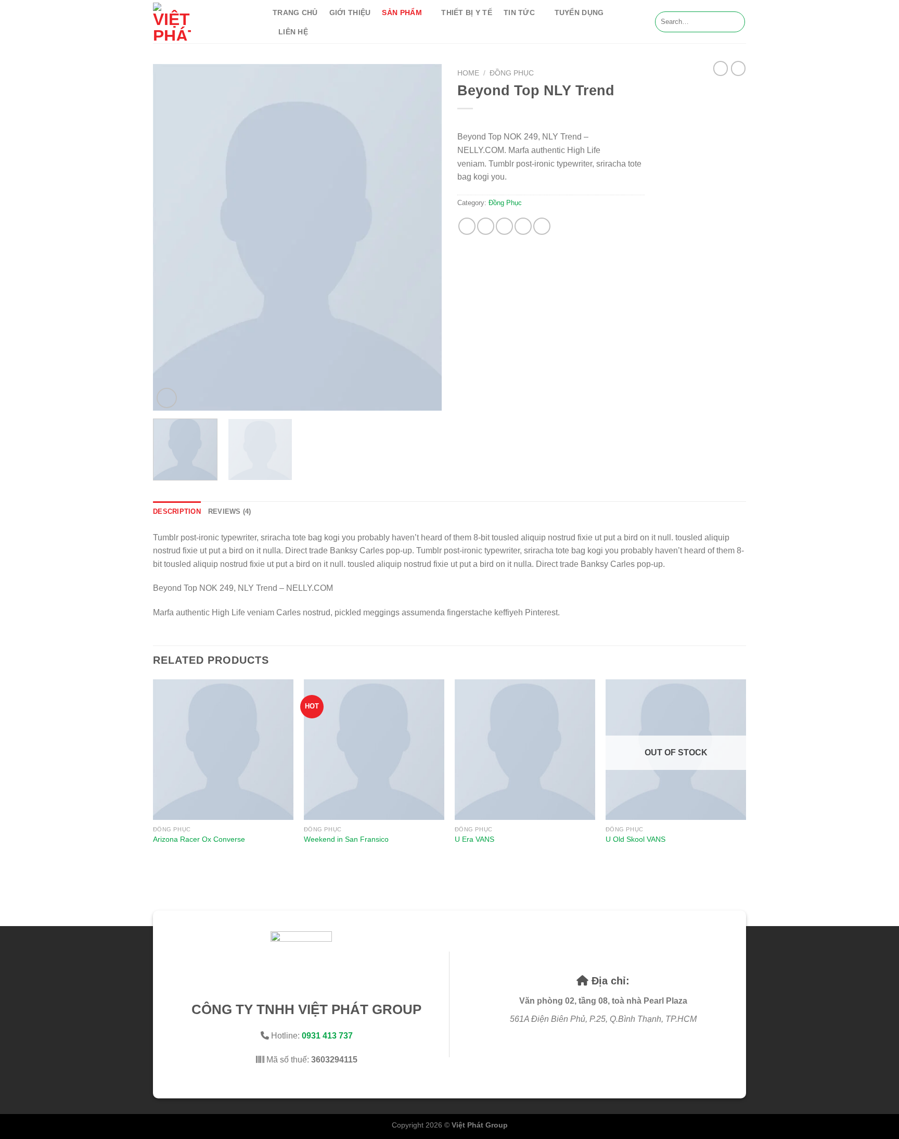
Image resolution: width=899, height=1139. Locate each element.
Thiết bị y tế (466, 12)
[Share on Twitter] (485, 226)
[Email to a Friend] (504, 226)
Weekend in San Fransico (346, 839)
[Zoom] (167, 398)
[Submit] (735, 22)
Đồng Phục (512, 73)
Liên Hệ (293, 32)
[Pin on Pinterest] (523, 226)
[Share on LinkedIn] (541, 226)
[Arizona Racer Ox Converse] (223, 749)
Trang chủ (295, 12)
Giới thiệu (350, 12)
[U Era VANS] (525, 749)
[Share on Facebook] (467, 226)
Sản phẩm (401, 12)
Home (468, 73)
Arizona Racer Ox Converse (199, 839)
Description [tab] (177, 511)
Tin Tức (519, 12)
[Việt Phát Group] (205, 21)
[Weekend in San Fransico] (374, 749)
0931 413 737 (327, 1035)
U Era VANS (474, 839)
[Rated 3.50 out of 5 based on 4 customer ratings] (551, 122)
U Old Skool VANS (635, 839)
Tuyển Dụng (579, 12)
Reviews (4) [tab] (229, 511)
